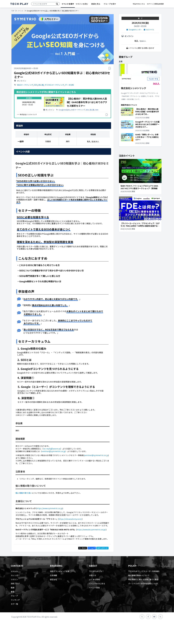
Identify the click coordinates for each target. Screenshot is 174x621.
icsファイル (150, 30)
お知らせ (92, 575)
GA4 (96, 110)
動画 (12, 587)
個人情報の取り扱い (24, 493)
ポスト (84, 548)
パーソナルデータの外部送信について (143, 583)
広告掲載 (53, 575)
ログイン (150, 4)
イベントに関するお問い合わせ (141, 48)
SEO (35, 85)
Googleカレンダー (135, 30)
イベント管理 (94, 587)
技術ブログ (15, 583)
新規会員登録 (159, 4)
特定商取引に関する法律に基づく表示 (143, 579)
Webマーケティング (25, 85)
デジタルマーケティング (54, 85)
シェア (92, 548)
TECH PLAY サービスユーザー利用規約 (143, 571)
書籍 (12, 591)
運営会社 (53, 579)
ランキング (15, 600)
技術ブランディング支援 (59, 571)
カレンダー (15, 575)
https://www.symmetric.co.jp (49, 508)
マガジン (14, 579)
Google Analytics (64, 110)
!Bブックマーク (102, 548)
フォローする (153, 79)
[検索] (57, 3)
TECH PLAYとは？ (96, 571)
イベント (20, 11)
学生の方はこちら (139, 4)
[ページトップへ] (19, 4)
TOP (12, 11)
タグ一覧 (14, 604)
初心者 (41, 85)
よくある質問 (94, 579)
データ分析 (69, 85)
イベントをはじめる (97, 583)
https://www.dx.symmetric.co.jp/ (91, 529)
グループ (14, 595)
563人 (156, 83)
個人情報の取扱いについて (139, 575)
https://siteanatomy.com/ (70, 519)
